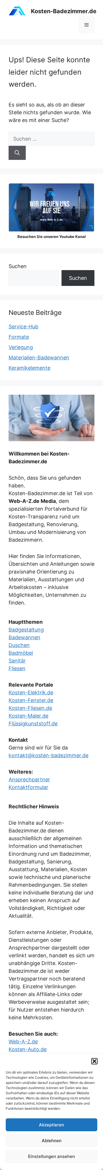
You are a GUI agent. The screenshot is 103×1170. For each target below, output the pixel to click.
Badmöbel (21, 653)
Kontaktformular (28, 787)
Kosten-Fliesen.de (30, 708)
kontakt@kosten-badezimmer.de (48, 755)
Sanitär (17, 661)
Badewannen (24, 637)
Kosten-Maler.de (28, 716)
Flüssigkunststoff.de (33, 723)
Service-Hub (23, 327)
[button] (94, 1061)
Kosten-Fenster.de (31, 700)
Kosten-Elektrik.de (31, 692)
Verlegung (21, 347)
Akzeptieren (51, 1125)
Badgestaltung (26, 630)
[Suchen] (17, 153)
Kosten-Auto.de (28, 1049)
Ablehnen (52, 1140)
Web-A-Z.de (23, 1042)
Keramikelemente (29, 368)
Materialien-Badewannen (39, 358)
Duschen (19, 645)
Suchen (18, 266)
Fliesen (17, 668)
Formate (19, 337)
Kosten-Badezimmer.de (63, 11)
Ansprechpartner (29, 779)
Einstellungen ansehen (51, 1156)
